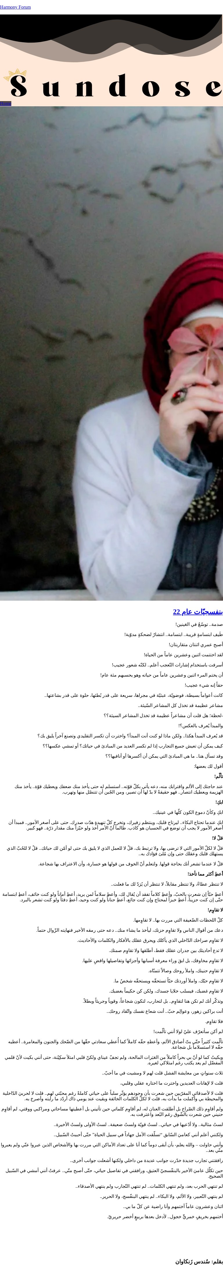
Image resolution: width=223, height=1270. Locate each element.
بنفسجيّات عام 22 (198, 611)
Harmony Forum (15, 7)
